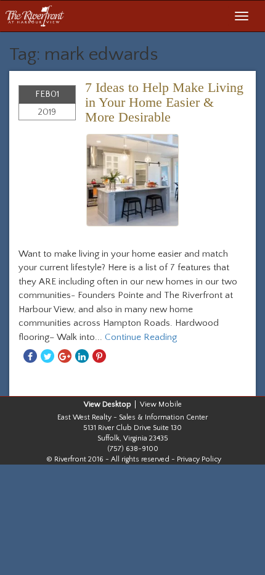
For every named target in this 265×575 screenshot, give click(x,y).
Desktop (116, 404)
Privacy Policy (199, 459)
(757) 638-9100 (132, 449)
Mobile (170, 404)
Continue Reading (141, 337)
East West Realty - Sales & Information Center (132, 417)
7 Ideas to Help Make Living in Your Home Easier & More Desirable (164, 102)
